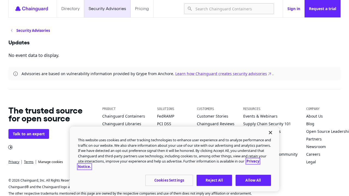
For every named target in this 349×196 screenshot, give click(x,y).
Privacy (13, 162)
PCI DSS (164, 123)
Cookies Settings (169, 180)
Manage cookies (50, 162)
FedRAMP (165, 116)
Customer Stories (212, 116)
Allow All (253, 180)
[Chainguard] (31, 8)
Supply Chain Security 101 (267, 123)
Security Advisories (107, 8)
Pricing (142, 8)
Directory (70, 8)
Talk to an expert (29, 133)
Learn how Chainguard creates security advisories (221, 73)
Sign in (293, 8)
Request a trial (322, 8)
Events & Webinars (260, 116)
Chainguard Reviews (215, 123)
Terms (29, 162)
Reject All (214, 180)
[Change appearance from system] (10, 147)
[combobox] (232, 9)
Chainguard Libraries (121, 123)
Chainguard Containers (123, 116)
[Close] (270, 133)
